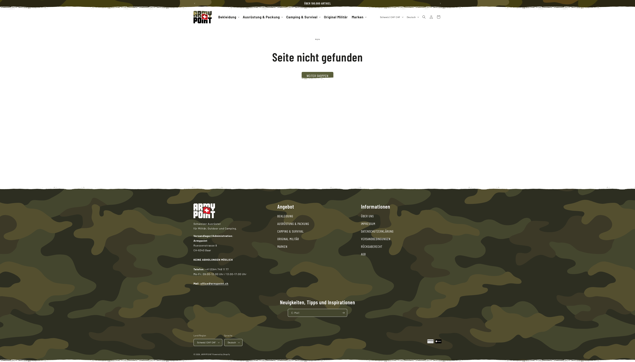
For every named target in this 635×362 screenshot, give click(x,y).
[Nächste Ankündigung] (440, 3)
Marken (282, 246)
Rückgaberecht (371, 246)
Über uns (367, 216)
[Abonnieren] (343, 313)
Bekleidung (285, 216)
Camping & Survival (290, 231)
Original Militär (288, 239)
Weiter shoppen (317, 76)
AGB (363, 254)
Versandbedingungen (375, 239)
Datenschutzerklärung (377, 231)
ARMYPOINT (206, 354)
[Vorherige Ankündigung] (194, 3)
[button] (228, 17)
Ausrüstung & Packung (293, 224)
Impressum (368, 224)
